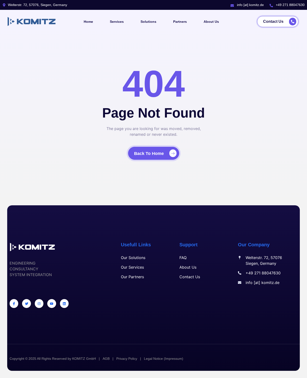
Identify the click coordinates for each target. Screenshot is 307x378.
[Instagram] (39, 303)
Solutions (148, 22)
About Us (211, 22)
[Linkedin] (64, 303)
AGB (106, 358)
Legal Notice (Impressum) (163, 358)
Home (88, 22)
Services (117, 22)
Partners (180, 22)
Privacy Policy (126, 358)
